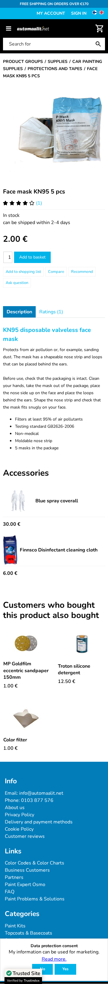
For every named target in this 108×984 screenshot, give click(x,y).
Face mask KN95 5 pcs (34, 192)
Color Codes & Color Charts (34, 863)
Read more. (54, 959)
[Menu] (8, 28)
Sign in (78, 13)
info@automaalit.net (41, 793)
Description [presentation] (19, 312)
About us (15, 807)
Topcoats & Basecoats (28, 933)
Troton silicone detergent (74, 669)
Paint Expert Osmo (25, 884)
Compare (56, 271)
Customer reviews (25, 836)
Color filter (15, 740)
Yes (65, 969)
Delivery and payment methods (39, 822)
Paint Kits (15, 926)
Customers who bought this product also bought (51, 610)
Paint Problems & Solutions (34, 899)
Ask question (17, 282)
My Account (51, 13)
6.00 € (10, 573)
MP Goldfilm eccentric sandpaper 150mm (26, 670)
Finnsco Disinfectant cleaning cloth (59, 550)
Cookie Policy (19, 829)
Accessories (26, 473)
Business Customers (27, 870)
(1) (39, 203)
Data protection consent (54, 946)
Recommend (82, 271)
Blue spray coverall (56, 501)
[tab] (19, 312)
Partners (14, 877)
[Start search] (99, 44)
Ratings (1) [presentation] (51, 312)
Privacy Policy (19, 814)
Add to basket (32, 257)
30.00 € (11, 524)
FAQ (9, 891)
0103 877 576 (37, 800)
